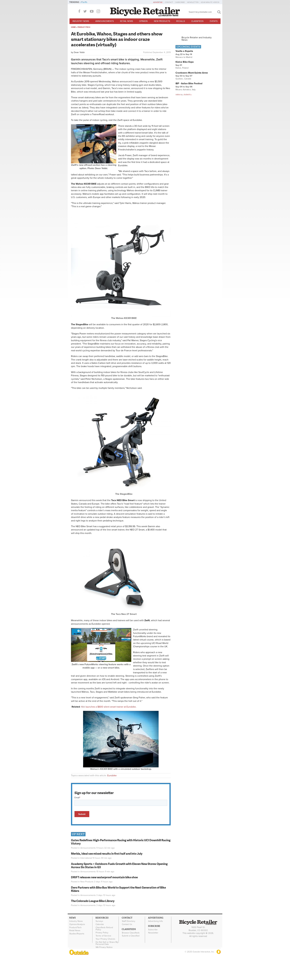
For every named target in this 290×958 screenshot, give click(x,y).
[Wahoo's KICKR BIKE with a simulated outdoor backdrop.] (121, 766)
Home (73, 27)
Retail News (126, 21)
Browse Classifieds (131, 932)
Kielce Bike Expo (185, 61)
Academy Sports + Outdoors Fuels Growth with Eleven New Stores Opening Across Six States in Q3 (119, 865)
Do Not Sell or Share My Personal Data (107, 943)
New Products (162, 21)
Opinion (143, 21)
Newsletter (192, 2)
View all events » (184, 95)
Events (214, 21)
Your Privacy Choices (105, 939)
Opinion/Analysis (77, 924)
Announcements (104, 21)
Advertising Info (155, 921)
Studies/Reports (76, 934)
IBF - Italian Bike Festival (189, 83)
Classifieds (197, 21)
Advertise (158, 2)
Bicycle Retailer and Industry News (197, 38)
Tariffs (84, 2)
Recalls (180, 21)
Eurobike (112, 775)
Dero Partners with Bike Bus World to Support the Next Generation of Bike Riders (118, 889)
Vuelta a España (184, 51)
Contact (169, 2)
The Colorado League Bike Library (92, 901)
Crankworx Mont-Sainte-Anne (192, 72)
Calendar (100, 924)
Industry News (80, 21)
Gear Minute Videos (210, 2)
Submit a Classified (130, 936)
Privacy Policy (102, 932)
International (86, 858)
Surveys (99, 921)
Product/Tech (83, 27)
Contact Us (127, 924)
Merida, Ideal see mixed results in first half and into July (106, 853)
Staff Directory (128, 921)
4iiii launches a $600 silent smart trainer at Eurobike (108, 706)
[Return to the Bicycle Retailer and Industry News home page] (145, 15)
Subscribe (180, 2)
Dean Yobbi (79, 52)
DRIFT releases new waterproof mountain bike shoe (104, 877)
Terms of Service (103, 936)
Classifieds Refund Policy (104, 928)
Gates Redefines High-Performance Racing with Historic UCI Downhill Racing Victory (121, 842)
